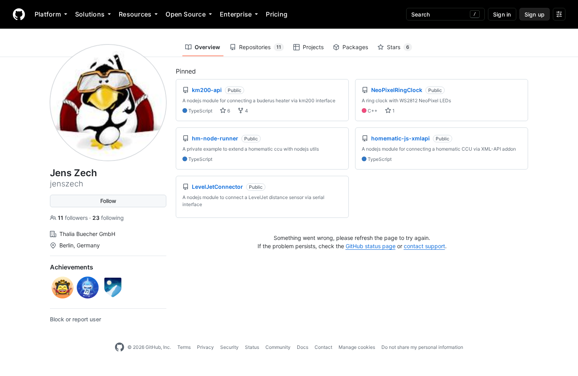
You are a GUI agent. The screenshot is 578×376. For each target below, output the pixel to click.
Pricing (276, 14)
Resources (135, 14)
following (108, 217)
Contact (323, 347)
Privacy (205, 347)
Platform (48, 14)
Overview (207, 47)
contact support (424, 246)
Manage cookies (357, 347)
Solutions (90, 14)
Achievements (71, 267)
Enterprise (236, 14)
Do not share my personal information (422, 347)
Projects (313, 47)
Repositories (260, 47)
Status (252, 347)
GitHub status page (371, 246)
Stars (398, 47)
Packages (355, 47)
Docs (302, 347)
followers (73, 217)
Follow (108, 200)
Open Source (186, 14)
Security (229, 347)
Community (278, 347)
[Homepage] (19, 14)
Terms (184, 347)
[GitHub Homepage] (119, 347)
